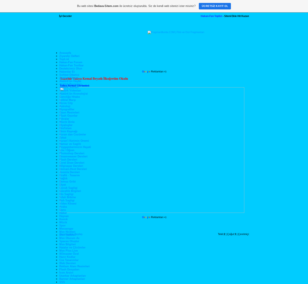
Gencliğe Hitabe (69, 96)
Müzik (63, 222)
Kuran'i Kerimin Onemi (74, 140)
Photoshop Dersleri (71, 153)
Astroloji (64, 106)
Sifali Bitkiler (67, 197)
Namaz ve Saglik (70, 143)
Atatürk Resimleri (70, 84)
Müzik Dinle (67, 121)
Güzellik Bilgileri (70, 191)
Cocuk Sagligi (68, 187)
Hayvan (64, 216)
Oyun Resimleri (69, 112)
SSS (62, 282)
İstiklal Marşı (67, 100)
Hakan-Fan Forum (70, 62)
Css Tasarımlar (69, 260)
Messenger (66, 228)
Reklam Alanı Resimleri (74, 266)
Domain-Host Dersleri (73, 169)
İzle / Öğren (66, 150)
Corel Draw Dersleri (71, 162)
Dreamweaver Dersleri (73, 156)
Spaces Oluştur (69, 241)
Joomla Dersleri (69, 172)
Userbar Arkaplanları (72, 275)
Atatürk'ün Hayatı (70, 81)
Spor (62, 225)
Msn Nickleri (67, 231)
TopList (64, 59)
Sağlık (63, 178)
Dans (62, 209)
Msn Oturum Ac (69, 238)
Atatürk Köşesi (68, 78)
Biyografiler (66, 109)
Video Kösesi (67, 203)
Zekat (62, 137)
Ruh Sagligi (67, 200)
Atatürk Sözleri (69, 87)
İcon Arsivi (66, 272)
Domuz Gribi (67, 181)
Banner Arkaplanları (72, 278)
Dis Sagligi (66, 194)
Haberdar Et (67, 71)
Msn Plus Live (68, 250)
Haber (63, 213)
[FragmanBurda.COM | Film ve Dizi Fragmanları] (176, 32)
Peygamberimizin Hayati (75, 147)
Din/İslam (65, 128)
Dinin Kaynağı (68, 131)
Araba (63, 206)
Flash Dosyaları (69, 269)
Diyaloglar (65, 125)
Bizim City (66, 103)
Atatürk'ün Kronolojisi (73, 93)
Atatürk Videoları (70, 90)
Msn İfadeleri (67, 234)
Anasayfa (65, 52)
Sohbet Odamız (69, 74)
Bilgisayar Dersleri (71, 165)
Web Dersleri (67, 263)
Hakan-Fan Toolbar (71, 65)
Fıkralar (64, 118)
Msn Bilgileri (67, 244)
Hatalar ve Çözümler (72, 247)
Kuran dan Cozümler (72, 134)
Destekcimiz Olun (70, 68)
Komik (63, 219)
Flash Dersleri (68, 159)
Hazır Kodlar (67, 256)
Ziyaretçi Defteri (69, 56)
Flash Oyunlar (68, 115)
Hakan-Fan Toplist (211, 16)
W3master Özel (69, 253)
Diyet (62, 184)
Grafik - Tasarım (69, 175)
